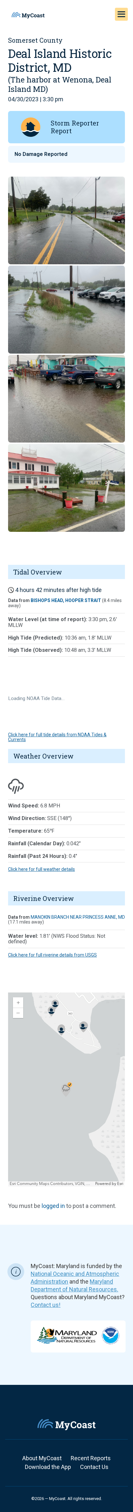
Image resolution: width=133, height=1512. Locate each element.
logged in (53, 1205)
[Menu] (121, 14)
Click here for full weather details (41, 869)
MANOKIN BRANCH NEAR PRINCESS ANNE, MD (78, 917)
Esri (120, 1183)
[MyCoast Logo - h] (28, 15)
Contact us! (45, 1304)
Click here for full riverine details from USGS (52, 955)
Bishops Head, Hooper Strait (66, 600)
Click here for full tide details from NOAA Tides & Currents (57, 737)
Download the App (48, 1466)
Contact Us (94, 1466)
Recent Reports (91, 1458)
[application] (66, 1089)
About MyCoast (42, 1458)
